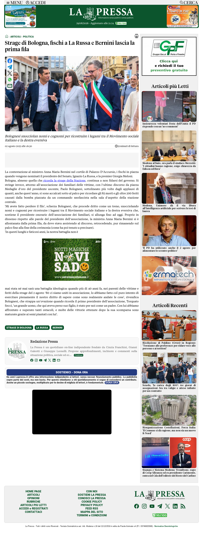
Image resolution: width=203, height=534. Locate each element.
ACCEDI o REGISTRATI (33, 508)
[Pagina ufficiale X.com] (167, 506)
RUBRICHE (33, 501)
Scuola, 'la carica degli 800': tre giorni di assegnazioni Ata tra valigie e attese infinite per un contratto (169, 388)
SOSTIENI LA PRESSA (92, 495)
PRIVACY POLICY (92, 505)
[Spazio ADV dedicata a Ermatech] (169, 295)
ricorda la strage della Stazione (63, 180)
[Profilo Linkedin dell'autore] (54, 361)
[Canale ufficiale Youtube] (152, 506)
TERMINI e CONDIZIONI (92, 515)
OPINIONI (33, 498)
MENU (16, 2)
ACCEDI (38, 2)
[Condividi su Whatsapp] (9, 79)
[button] (136, 37)
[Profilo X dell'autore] (49, 361)
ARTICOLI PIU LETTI (33, 505)
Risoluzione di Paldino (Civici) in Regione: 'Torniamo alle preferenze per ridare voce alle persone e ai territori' (169, 346)
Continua (78, 355)
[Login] (27, 2)
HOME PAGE (33, 491)
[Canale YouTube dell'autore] (40, 361)
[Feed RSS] (183, 506)
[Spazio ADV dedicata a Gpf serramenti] (169, 76)
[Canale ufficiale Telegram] (159, 506)
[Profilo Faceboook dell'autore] (31, 361)
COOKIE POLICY (92, 501)
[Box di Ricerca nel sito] (180, 2)
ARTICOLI (33, 495)
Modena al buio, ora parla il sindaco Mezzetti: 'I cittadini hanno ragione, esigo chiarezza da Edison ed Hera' (169, 166)
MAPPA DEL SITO (92, 512)
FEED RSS (91, 508)
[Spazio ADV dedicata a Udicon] (182, 26)
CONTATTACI (33, 512)
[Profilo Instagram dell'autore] (36, 361)
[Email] (58, 361)
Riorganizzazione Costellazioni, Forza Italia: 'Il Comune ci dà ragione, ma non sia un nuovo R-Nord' (169, 430)
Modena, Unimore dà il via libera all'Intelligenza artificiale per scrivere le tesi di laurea (169, 208)
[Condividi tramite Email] (9, 85)
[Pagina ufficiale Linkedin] (175, 506)
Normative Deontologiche (166, 526)
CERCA (191, 2)
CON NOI (91, 491)
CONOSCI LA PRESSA (92, 498)
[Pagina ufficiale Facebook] (136, 506)
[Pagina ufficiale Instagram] (144, 506)
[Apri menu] (7, 2)
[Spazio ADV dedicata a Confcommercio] (20, 26)
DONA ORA (112, 382)
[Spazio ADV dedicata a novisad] (72, 279)
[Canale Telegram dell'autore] (45, 361)
